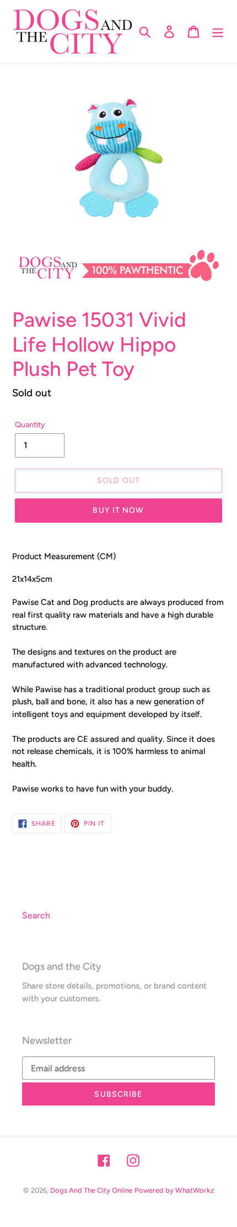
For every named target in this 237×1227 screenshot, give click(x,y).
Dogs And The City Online (91, 1190)
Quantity (30, 424)
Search (36, 915)
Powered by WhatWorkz (174, 1190)
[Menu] (218, 31)
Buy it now (118, 510)
